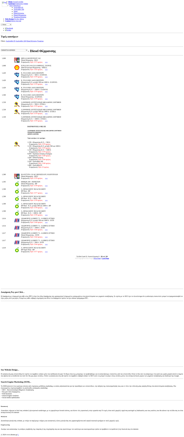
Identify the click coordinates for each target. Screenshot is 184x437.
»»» (46, 62)
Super (16, 11)
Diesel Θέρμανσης (20, 15)
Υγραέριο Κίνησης (20, 17)
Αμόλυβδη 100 (19, 9)
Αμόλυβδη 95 (18, 7)
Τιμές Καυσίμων (15, 5)
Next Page (97, 258)
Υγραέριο (40, 41)
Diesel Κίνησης (19, 13)
